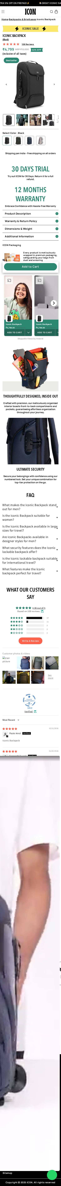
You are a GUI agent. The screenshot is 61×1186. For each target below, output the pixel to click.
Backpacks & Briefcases (22, 19)
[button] (3, 11)
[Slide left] (6, 84)
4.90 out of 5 (38, 607)
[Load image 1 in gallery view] (9, 120)
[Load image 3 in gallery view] (49, 120)
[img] (10, 728)
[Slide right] (54, 84)
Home (5, 19)
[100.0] (29, 700)
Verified (29, 711)
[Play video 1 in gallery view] (35, 120)
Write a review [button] (30, 640)
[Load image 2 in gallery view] (22, 120)
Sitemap (7, 1172)
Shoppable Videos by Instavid (30, 338)
